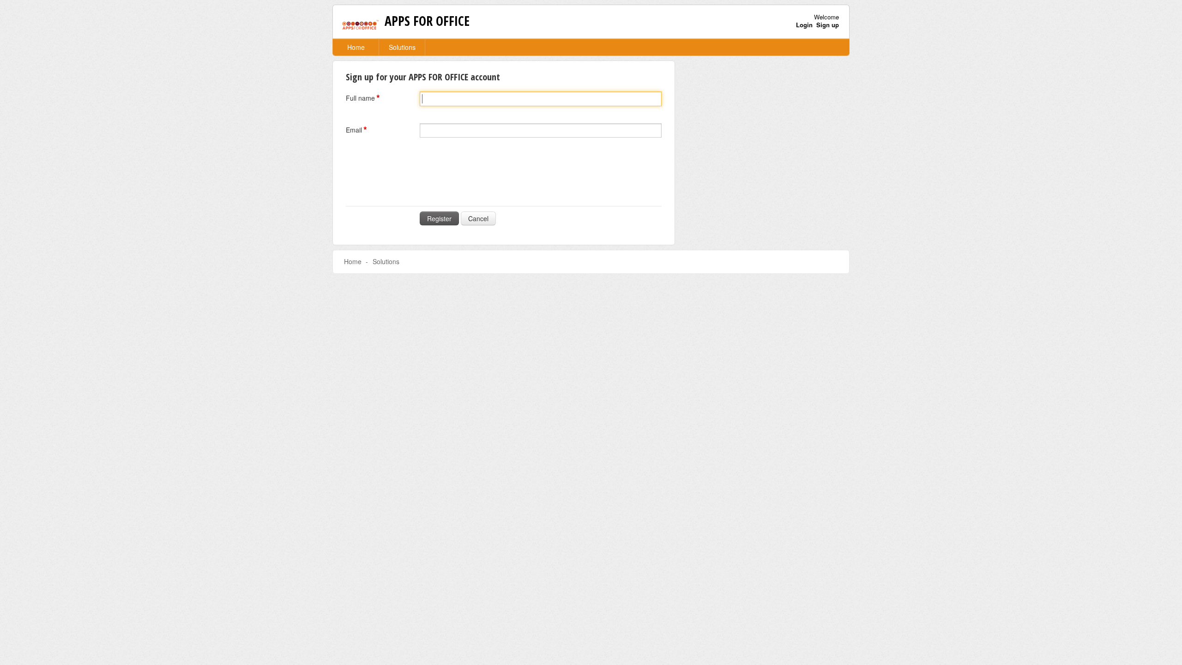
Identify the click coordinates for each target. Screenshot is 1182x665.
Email (354, 129)
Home (356, 47)
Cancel (478, 218)
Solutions (402, 47)
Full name (360, 98)
